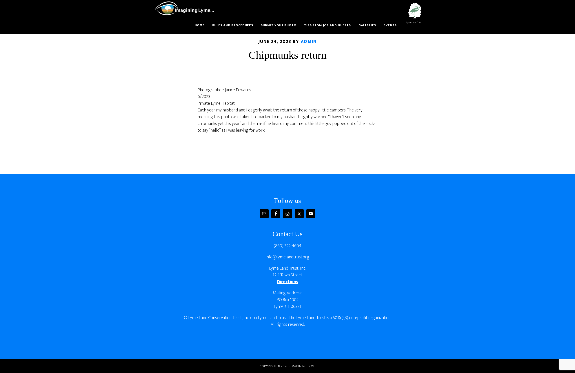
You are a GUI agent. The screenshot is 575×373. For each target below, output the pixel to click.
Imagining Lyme (187, 8)
